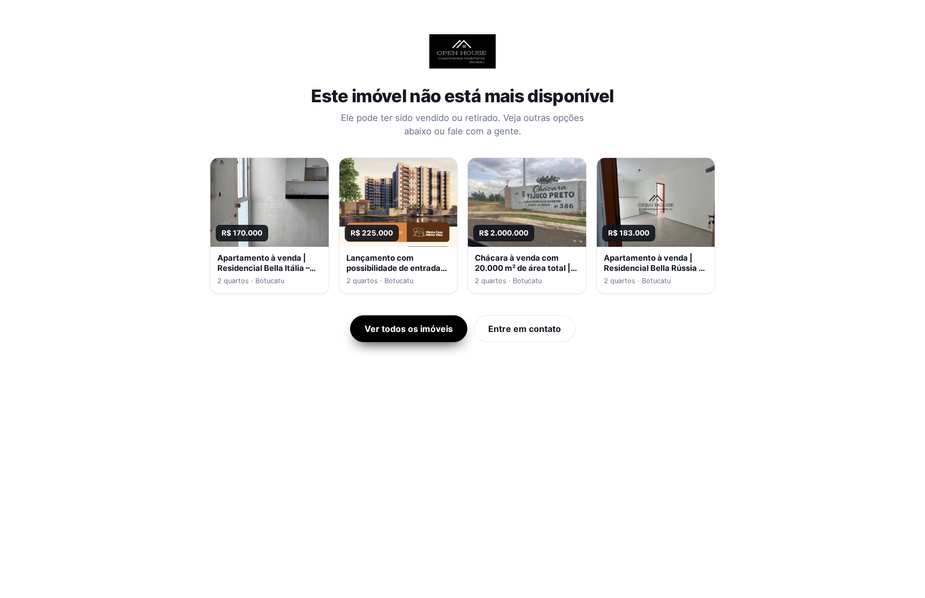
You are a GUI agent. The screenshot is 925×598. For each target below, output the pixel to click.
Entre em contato (524, 328)
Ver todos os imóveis (409, 328)
